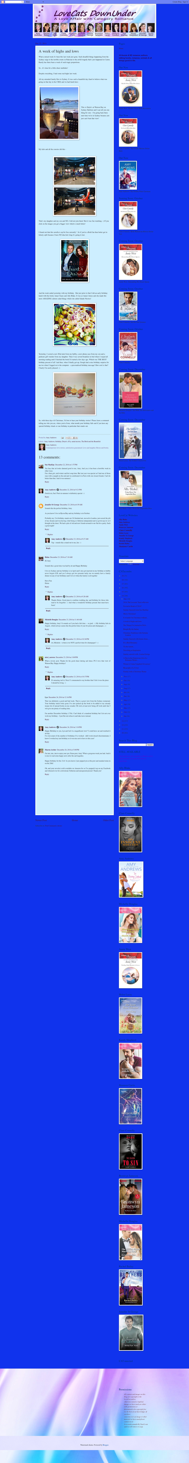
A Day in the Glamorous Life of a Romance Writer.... (135, 659)
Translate (136, 564)
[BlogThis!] (69, 438)
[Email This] (67, 438)
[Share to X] (71, 438)
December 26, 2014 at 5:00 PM (68, 749)
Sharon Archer (50, 749)
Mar (125, 708)
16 (123, 587)
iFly (69, 441)
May (126, 700)
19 (123, 576)
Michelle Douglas (51, 619)
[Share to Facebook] (74, 438)
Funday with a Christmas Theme (134, 671)
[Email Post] (62, 437)
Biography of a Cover (131, 668)
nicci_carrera (50, 657)
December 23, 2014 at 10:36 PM (77, 639)
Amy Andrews (49, 441)
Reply (47, 482)
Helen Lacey (123, 533)
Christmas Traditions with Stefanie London (135, 634)
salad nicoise (76, 441)
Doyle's (64, 441)
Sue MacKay (50, 464)
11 (123, 729)
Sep (125, 684)
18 (123, 580)
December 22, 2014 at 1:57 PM (66, 464)
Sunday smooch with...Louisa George (136, 654)
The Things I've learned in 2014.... (135, 625)
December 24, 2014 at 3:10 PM (71, 727)
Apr (125, 704)
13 (123, 721)
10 (123, 733)
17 (123, 584)
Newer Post (41, 820)
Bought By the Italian (131, 629)
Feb (125, 712)
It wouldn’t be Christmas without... (135, 617)
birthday (58, 441)
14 (123, 595)
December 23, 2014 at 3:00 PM (67, 657)
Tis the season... (128, 646)
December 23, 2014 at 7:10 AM (61, 557)
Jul (125, 692)
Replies (50, 534)
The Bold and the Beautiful (91, 441)
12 (123, 725)
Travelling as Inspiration (132, 650)
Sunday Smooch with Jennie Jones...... (136, 639)
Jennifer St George (52, 504)
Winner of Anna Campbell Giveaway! (136, 664)
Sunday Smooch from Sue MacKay (135, 610)
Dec (125, 599)
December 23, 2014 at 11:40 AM (70, 619)
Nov (125, 676)
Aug (125, 688)
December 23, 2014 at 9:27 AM (77, 539)
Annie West (123, 525)
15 (123, 591)
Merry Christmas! (129, 613)
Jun (125, 696)
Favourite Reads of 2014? (132, 606)
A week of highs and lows (132, 621)
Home (75, 820)
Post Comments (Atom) (53, 825)
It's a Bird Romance (130, 642)
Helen (47, 557)
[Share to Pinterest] (76, 438)
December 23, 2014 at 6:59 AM (71, 504)
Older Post (108, 820)
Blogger (105, 1445)
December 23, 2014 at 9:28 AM (77, 596)
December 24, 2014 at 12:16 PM (60, 697)
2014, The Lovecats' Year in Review (136, 602)
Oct (125, 680)
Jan (125, 716)
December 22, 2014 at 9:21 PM (71, 489)
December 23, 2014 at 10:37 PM (77, 676)
